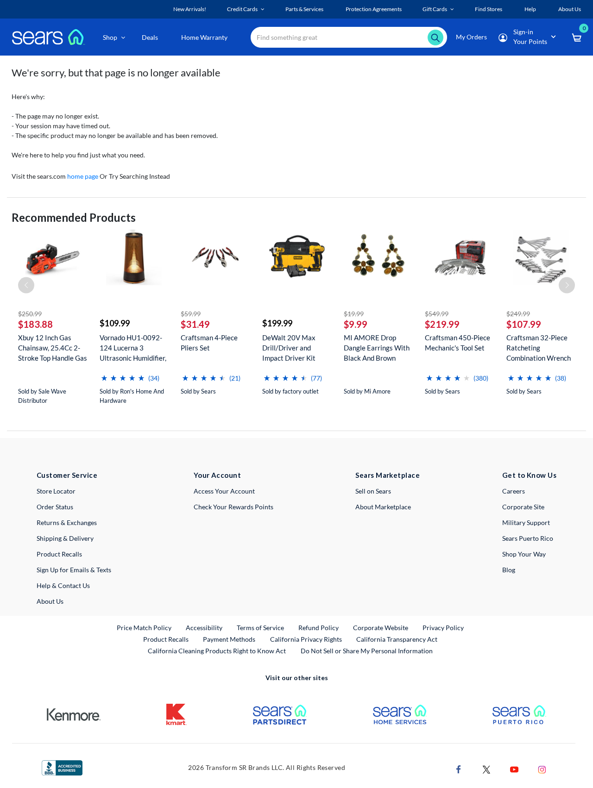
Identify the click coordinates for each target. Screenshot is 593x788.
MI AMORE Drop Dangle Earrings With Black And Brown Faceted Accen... (377, 348)
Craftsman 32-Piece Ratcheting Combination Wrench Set (538, 348)
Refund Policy (318, 628)
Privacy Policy (443, 628)
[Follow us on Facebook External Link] (458, 769)
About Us (50, 601)
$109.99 (115, 323)
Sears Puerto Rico (527, 538)
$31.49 (195, 324)
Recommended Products (74, 217)
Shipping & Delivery (65, 538)
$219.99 (442, 324)
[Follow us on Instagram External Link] (542, 769)
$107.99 (523, 324)
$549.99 (436, 314)
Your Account (217, 475)
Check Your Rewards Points (233, 507)
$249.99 (518, 314)
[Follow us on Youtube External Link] (514, 769)
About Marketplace (383, 507)
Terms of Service (260, 628)
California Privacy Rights (306, 639)
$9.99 (355, 324)
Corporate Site (523, 507)
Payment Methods (229, 639)
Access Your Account (224, 491)
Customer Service (67, 475)
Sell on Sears (373, 491)
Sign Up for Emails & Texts (74, 570)
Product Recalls (59, 554)
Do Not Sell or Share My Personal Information (367, 651)
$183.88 (35, 324)
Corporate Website (381, 627)
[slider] (123, 374)
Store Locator (56, 491)
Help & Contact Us (63, 585)
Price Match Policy (144, 628)
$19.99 (354, 314)
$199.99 (277, 323)
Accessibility (204, 628)
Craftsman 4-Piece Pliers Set (209, 342)
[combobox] (349, 37)
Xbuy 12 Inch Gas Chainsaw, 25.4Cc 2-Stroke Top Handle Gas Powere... (52, 348)
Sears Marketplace (387, 475)
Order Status (55, 507)
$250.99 (30, 314)
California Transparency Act (396, 639)
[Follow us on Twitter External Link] (486, 769)
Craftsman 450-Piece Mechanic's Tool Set (457, 342)
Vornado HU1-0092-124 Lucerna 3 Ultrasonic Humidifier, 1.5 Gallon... (133, 348)
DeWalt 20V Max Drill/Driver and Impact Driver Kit (288, 347)
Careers (513, 491)
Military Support (526, 522)
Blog (508, 570)
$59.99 (191, 314)
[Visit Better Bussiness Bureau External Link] (62, 767)
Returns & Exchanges (67, 522)
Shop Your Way (524, 554)
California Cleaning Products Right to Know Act (217, 651)
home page (82, 176)
